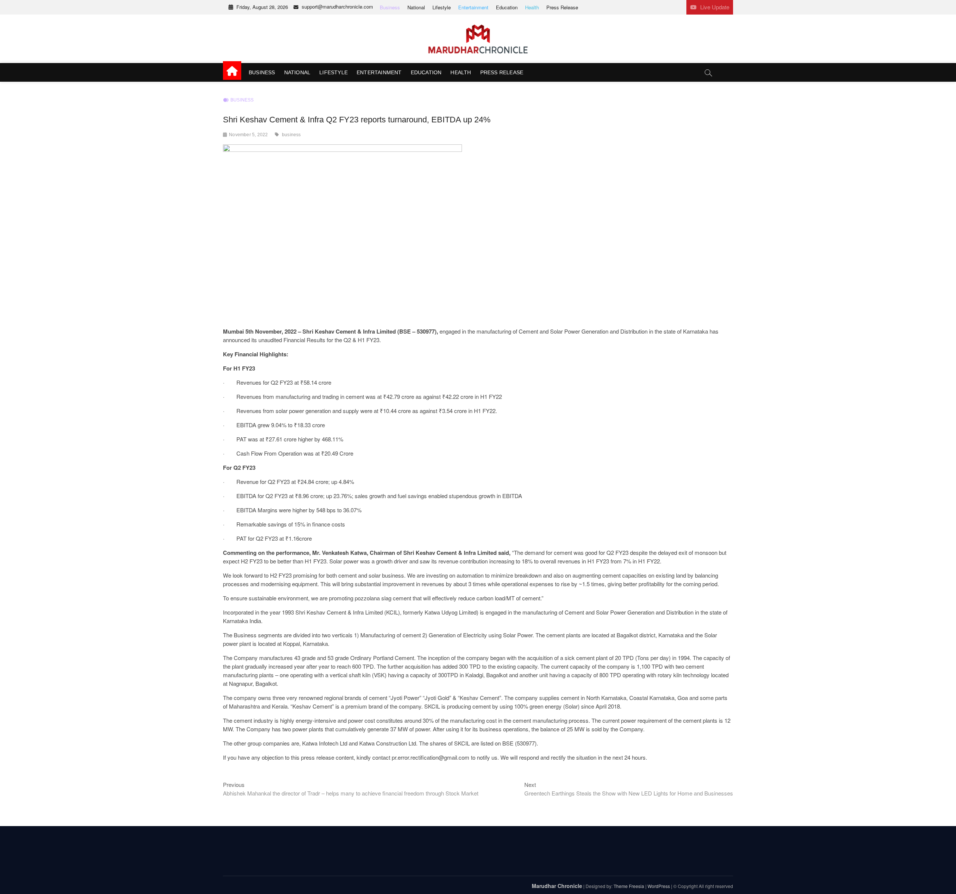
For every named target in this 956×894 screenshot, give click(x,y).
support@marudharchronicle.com (337, 6)
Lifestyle (441, 7)
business (291, 134)
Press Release (562, 7)
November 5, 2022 (248, 134)
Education (507, 7)
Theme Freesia (629, 886)
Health (532, 7)
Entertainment (473, 7)
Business (390, 7)
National (416, 7)
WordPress (659, 886)
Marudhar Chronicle (557, 886)
